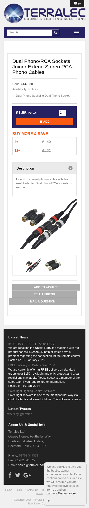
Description (25, 168)
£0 (79, 3)
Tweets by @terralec (19, 414)
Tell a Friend (44, 294)
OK (49, 501)
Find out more (67, 493)
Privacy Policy (43, 493)
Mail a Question (42, 301)
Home (8, 489)
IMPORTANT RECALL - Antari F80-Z (31, 344)
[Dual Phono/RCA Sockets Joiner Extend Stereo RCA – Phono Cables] (44, 223)
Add (46, 121)
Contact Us (31, 489)
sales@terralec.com (32, 465)
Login (19, 489)
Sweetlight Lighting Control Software (31, 391)
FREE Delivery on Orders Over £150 (31, 365)
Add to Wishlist (46, 287)
